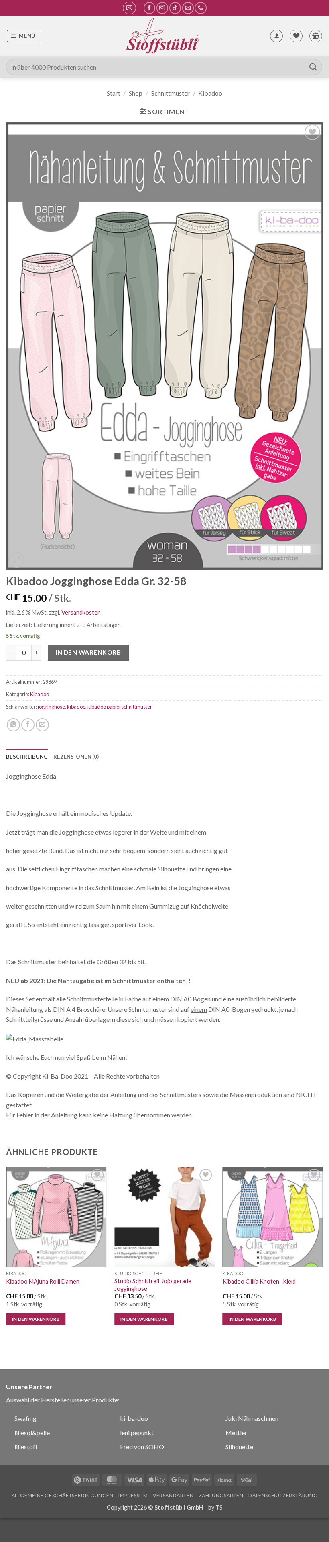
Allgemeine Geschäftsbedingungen (63, 1495)
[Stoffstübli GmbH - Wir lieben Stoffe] (162, 36)
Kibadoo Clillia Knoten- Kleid (259, 1281)
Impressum (133, 1495)
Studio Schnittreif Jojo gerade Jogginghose (152, 1285)
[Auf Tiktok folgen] (175, 8)
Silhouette (239, 1446)
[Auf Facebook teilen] (28, 724)
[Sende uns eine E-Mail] (188, 8)
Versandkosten (81, 612)
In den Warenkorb (88, 652)
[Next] (323, 1253)
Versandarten (173, 1495)
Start (113, 93)
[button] (129, 8)
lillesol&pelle (32, 1432)
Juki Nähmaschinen (251, 1418)
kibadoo (76, 706)
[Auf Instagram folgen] (162, 8)
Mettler (236, 1432)
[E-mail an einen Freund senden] (42, 724)
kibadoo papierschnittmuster (119, 706)
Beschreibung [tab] (27, 756)
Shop (135, 93)
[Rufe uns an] (200, 8)
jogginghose (51, 706)
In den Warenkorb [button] (36, 1319)
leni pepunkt (137, 1432)
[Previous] (6, 1253)
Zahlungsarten (221, 1495)
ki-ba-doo (134, 1418)
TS (219, 1507)
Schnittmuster (170, 93)
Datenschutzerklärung (282, 1495)
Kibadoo (210, 93)
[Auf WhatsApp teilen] (13, 724)
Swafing (25, 1418)
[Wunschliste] (296, 36)
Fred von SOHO (142, 1446)
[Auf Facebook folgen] (149, 8)
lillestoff (26, 1446)
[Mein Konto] (276, 36)
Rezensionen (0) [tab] (76, 756)
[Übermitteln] (313, 67)
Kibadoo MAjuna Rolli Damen (42, 1281)
